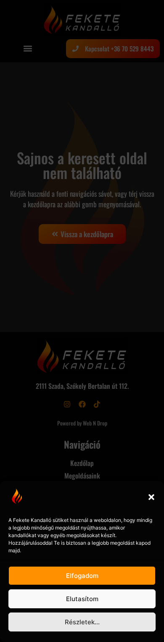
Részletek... (82, 622)
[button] (151, 497)
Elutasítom (82, 599)
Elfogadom (82, 576)
